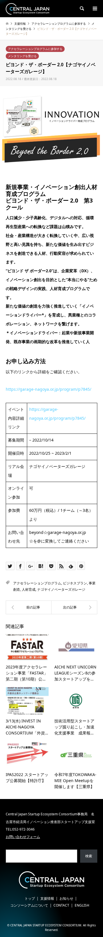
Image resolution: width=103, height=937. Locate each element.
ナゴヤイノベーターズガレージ (61, 589)
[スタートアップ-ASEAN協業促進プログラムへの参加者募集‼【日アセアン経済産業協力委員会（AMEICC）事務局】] (29, 607)
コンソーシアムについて (29, 905)
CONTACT (61, 905)
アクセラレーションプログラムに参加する (35, 49)
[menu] (94, 8)
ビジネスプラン (75, 583)
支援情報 (47, 898)
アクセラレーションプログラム (37, 583)
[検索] (81, 8)
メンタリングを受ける (22, 56)
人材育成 (28, 589)
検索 (88, 856)
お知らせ (66, 898)
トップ (30, 898)
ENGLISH (82, 905)
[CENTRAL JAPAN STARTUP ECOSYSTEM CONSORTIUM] (27, 8)
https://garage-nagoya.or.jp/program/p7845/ (48, 389)
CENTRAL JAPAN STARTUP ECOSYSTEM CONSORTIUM (45, 925)
